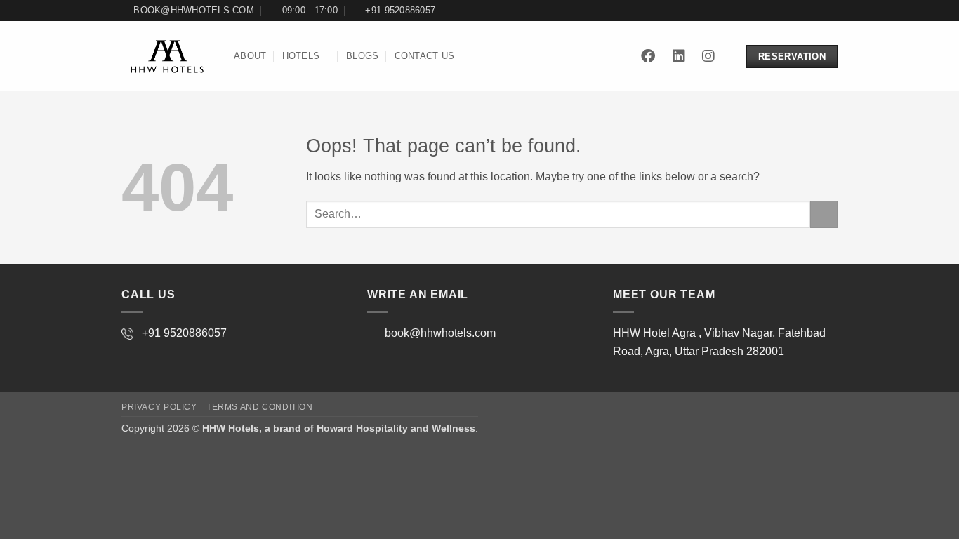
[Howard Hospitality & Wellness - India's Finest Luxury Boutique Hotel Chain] (167, 57)
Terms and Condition (259, 407)
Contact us (425, 56)
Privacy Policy (159, 407)
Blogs (362, 56)
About (250, 56)
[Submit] (824, 214)
